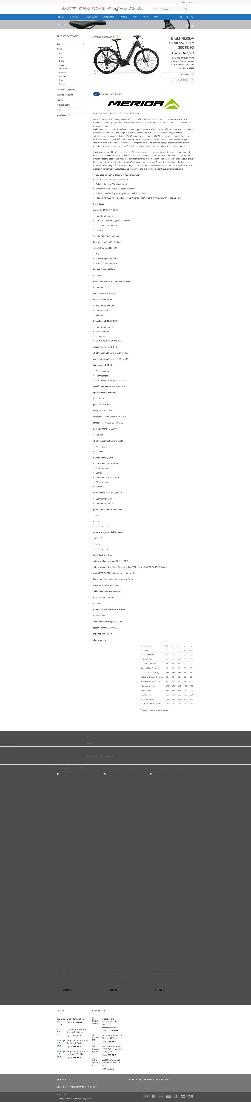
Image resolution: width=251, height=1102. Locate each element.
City (60, 53)
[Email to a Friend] (182, 80)
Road (61, 80)
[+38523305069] (192, 16)
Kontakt (191, 2)
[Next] (194, 889)
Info (155, 17)
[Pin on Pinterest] (187, 80)
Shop (64, 25)
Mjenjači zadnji (63, 104)
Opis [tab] (96, 94)
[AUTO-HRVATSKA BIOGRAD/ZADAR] (102, 8)
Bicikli (61, 17)
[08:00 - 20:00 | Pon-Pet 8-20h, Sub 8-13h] (187, 16)
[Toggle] (83, 44)
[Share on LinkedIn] (192, 80)
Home (59, 25)
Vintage (62, 83)
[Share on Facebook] (173, 80)
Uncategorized (63, 114)
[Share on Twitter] (178, 80)
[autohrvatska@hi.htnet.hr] (181, 16)
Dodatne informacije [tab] (111, 94)
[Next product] (187, 25)
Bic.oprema (75, 17)
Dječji (61, 57)
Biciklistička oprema (66, 89)
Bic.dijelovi (91, 17)
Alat (135, 17)
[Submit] (186, 9)
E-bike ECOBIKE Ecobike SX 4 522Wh (118, 972)
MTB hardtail (64, 72)
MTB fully (63, 68)
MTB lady (63, 76)
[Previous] (57, 889)
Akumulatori (108, 17)
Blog (183, 2)
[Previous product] (192, 25)
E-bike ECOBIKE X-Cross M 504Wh (163, 972)
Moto (145, 17)
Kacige (124, 17)
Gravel (61, 64)
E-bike (61, 61)
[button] (96, 72)
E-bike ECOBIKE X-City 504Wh (69, 972)
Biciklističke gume (65, 94)
